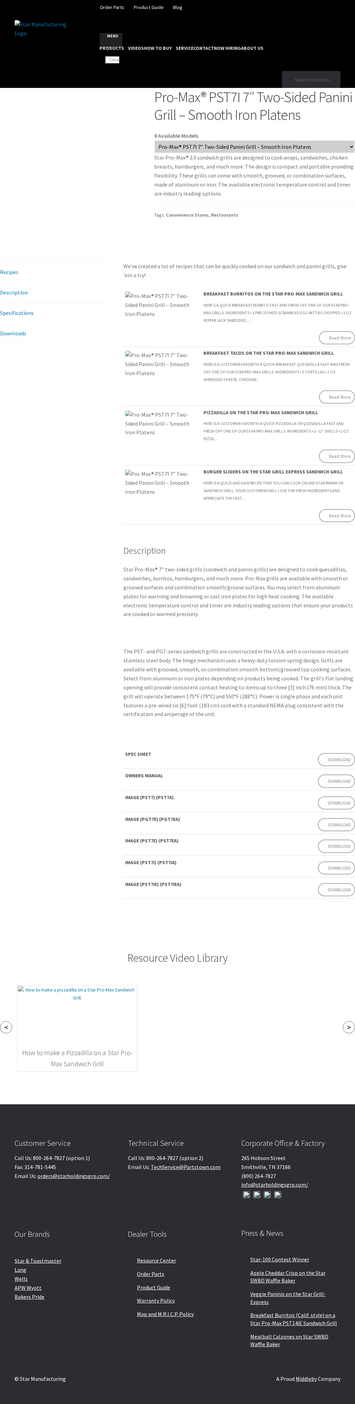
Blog (177, 7)
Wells (21, 1278)
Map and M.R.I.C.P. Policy (165, 1314)
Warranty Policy (156, 1300)
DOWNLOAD (339, 760)
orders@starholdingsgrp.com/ (73, 1175)
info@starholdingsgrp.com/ (274, 1184)
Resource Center (156, 1260)
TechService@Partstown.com (185, 1166)
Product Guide (149, 7)
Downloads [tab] (13, 333)
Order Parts (112, 7)
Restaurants (224, 215)
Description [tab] (14, 292)
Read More (340, 338)
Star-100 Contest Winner (279, 1259)
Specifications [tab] (17, 312)
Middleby (306, 1378)
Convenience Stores (187, 215)
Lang (20, 1269)
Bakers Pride (29, 1296)
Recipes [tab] (9, 272)
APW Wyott (28, 1287)
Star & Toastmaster (38, 1260)
